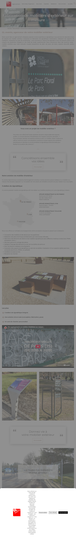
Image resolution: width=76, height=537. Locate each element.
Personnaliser (43, 512)
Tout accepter (63, 512)
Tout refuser (53, 512)
